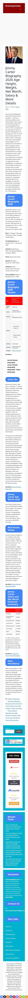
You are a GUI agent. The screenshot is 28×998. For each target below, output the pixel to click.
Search (7, 728)
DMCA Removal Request (12, 950)
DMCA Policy (9, 946)
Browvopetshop (13, 5)
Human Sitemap (10, 938)
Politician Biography (16, 350)
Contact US (8, 930)
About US (8, 926)
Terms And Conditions (12, 958)
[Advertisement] (14, 29)
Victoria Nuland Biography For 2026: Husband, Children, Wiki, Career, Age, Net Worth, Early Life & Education (13, 715)
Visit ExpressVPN (14, 782)
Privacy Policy (9, 954)
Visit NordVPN (14, 803)
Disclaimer (8, 942)
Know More (9, 897)
